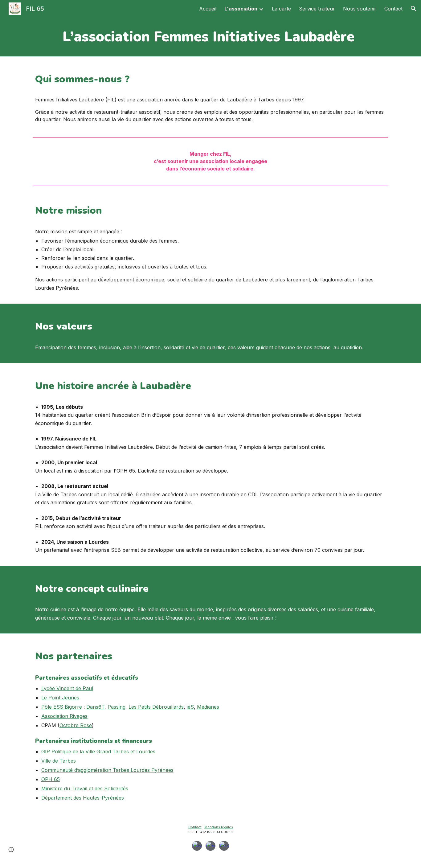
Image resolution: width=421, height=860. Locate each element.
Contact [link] (393, 9)
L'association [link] (240, 9)
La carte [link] (281, 9)
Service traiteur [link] (317, 9)
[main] (210, 37)
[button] (413, 8)
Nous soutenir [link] (359, 9)
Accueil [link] (207, 9)
